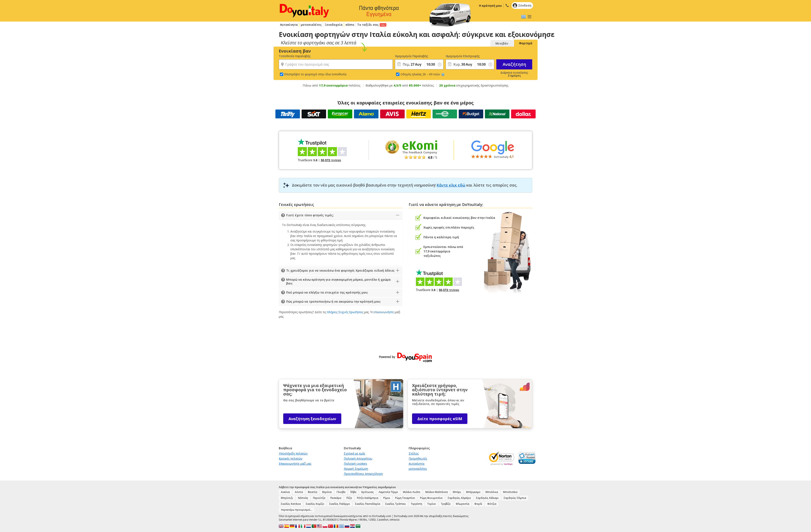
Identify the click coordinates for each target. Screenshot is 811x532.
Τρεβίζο (446, 504)
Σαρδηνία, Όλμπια (515, 498)
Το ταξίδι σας (368, 25)
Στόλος (414, 453)
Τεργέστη (416, 504)
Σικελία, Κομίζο (315, 504)
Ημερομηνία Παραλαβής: (410, 56)
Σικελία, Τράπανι (395, 504)
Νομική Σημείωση (356, 469)
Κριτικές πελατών (290, 458)
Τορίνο (431, 504)
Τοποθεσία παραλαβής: (295, 56)
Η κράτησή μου (490, 6)
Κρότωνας (367, 492)
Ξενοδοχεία (334, 25)
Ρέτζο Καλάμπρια (367, 498)
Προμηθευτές (418, 458)
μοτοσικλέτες (311, 25)
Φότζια (491, 504)
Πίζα (349, 498)
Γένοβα (341, 492)
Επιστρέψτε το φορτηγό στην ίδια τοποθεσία (315, 74)
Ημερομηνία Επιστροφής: (460, 56)
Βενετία (312, 492)
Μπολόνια (492, 492)
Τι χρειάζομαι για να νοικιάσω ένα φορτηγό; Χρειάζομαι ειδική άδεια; (340, 270)
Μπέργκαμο (473, 492)
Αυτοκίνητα (289, 25)
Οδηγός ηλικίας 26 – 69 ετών (420, 74)
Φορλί (478, 504)
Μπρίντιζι (287, 498)
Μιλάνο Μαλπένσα (436, 492)
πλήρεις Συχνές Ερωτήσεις (345, 312)
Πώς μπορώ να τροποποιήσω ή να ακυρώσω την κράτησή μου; (333, 301)
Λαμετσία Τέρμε (388, 492)
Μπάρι (457, 492)
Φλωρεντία (462, 504)
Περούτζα (319, 498)
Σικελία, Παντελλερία (367, 504)
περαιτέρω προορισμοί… (296, 510)
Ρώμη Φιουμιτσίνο (431, 498)
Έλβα (353, 492)
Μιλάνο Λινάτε (411, 492)
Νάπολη (303, 498)
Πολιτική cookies (355, 464)
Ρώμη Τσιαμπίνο (405, 498)
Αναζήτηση (514, 64)
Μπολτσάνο (510, 492)
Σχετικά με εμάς (354, 453)
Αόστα (299, 492)
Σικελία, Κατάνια (291, 504)
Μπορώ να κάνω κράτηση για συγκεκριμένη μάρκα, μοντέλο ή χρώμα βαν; (338, 281)
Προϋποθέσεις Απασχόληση (363, 474)
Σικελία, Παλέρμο (339, 504)
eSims (350, 25)
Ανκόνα (285, 492)
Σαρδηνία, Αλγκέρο (459, 498)
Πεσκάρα (335, 498)
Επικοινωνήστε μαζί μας (295, 464)
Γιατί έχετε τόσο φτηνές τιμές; (310, 215)
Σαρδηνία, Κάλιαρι (487, 498)
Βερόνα (327, 492)
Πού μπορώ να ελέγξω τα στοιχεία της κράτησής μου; (327, 292)
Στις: (427, 56)
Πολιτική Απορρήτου (358, 458)
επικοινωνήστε (383, 312)
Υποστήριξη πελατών (293, 453)
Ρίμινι (386, 498)
